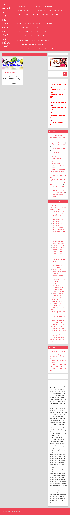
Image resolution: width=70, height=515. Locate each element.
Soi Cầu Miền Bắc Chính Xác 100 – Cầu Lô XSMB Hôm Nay (33, 40)
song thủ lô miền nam (58, 277)
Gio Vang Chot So (59, 10)
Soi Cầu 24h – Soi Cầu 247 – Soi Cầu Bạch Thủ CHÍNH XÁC (33, 14)
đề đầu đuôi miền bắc (58, 227)
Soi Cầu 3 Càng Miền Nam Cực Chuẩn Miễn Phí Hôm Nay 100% (34, 23)
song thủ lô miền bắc (58, 257)
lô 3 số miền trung (57, 289)
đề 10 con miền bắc (58, 219)
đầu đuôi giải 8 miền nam (59, 271)
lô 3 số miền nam (57, 269)
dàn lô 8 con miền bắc (58, 245)
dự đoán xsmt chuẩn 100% (43, 10)
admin (14, 83)
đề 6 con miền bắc (57, 223)
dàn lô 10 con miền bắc (59, 247)
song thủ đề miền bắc (58, 229)
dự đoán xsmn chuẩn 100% (25, 10)
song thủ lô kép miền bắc (59, 255)
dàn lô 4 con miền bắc (58, 241)
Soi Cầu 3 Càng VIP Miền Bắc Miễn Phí (28, 27)
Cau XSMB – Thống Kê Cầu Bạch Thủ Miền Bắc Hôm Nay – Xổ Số (35, 48)
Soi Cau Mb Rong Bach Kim (58, 36)
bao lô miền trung (57, 282)
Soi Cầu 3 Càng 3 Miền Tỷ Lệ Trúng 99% (28, 19)
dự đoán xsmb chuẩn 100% (43, 6)
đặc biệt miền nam (57, 265)
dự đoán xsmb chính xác (24, 6)
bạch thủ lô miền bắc (58, 240)
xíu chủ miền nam (57, 273)
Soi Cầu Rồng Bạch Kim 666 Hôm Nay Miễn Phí (30, 44)
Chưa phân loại (55, 141)
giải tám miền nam (57, 267)
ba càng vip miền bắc (58, 214)
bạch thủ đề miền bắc (58, 217)
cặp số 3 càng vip (57, 216)
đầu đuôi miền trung (58, 293)
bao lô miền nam (9, 72)
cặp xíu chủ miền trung (58, 284)
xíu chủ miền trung (57, 295)
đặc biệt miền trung (58, 286)
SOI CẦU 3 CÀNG (56, 14)
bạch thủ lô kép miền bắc (59, 234)
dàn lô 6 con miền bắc (58, 243)
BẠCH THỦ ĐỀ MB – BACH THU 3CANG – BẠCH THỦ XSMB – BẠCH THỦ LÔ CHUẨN (38, 2)
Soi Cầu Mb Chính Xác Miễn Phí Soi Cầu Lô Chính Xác (32, 36)
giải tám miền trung (58, 287)
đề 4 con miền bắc (57, 221)
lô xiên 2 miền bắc (57, 249)
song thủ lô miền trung (58, 297)
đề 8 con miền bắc (57, 225)
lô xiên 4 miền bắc (57, 253)
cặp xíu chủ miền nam (58, 262)
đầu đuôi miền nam (58, 275)
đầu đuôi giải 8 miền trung (59, 291)
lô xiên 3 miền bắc (57, 251)
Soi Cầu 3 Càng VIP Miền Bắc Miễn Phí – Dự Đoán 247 (32, 31)
